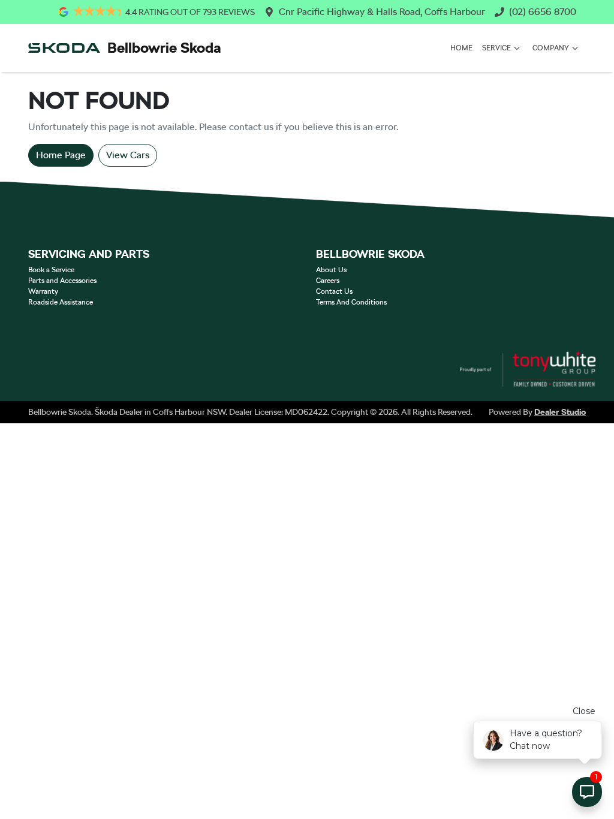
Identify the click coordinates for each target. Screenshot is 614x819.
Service (496, 48)
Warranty (43, 291)
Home (461, 48)
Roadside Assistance (60, 302)
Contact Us (334, 291)
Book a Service (51, 270)
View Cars (127, 155)
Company (550, 48)
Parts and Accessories (62, 280)
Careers (327, 280)
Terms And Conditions (351, 302)
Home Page (61, 155)
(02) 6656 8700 (542, 11)
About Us (331, 270)
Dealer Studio (560, 412)
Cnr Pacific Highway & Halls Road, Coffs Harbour (382, 11)
